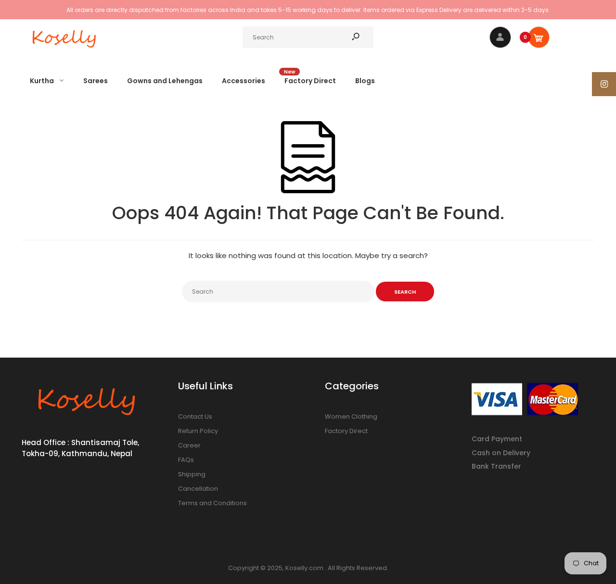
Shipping (191, 474)
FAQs (186, 459)
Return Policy (198, 430)
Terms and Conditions (212, 503)
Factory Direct (346, 430)
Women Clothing (351, 416)
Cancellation (198, 488)
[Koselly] (65, 50)
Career (189, 445)
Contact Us (195, 416)
